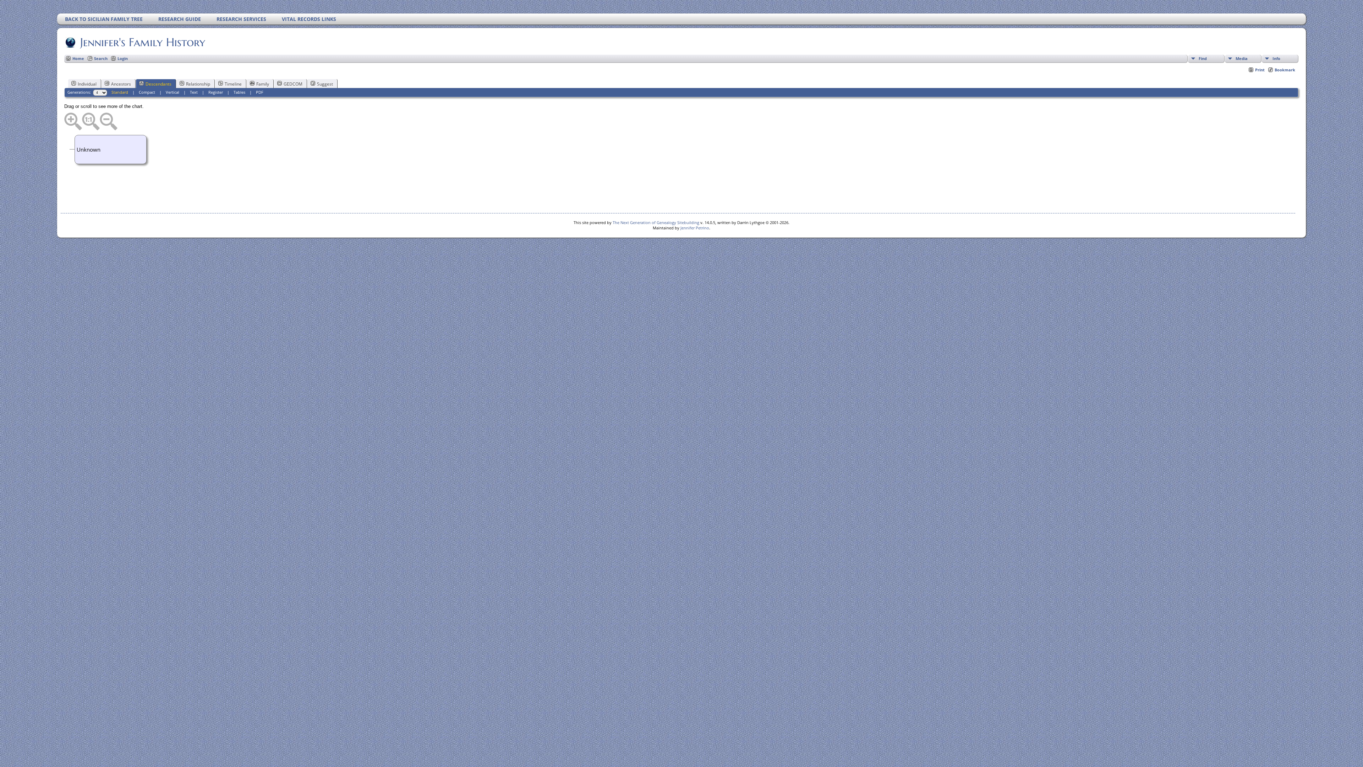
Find (1203, 58)
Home (78, 58)
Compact (147, 92)
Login (122, 58)
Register (215, 92)
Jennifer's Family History (142, 42)
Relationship (198, 84)
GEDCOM (293, 84)
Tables (239, 92)
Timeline (233, 84)
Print (1260, 69)
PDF (259, 92)
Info (1276, 58)
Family (262, 84)
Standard (119, 92)
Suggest (325, 84)
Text (194, 92)
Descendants (158, 84)
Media (1242, 58)
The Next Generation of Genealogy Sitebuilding (656, 222)
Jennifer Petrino (694, 227)
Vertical (172, 92)
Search (101, 58)
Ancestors (121, 84)
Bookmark (1285, 69)
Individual (87, 84)
